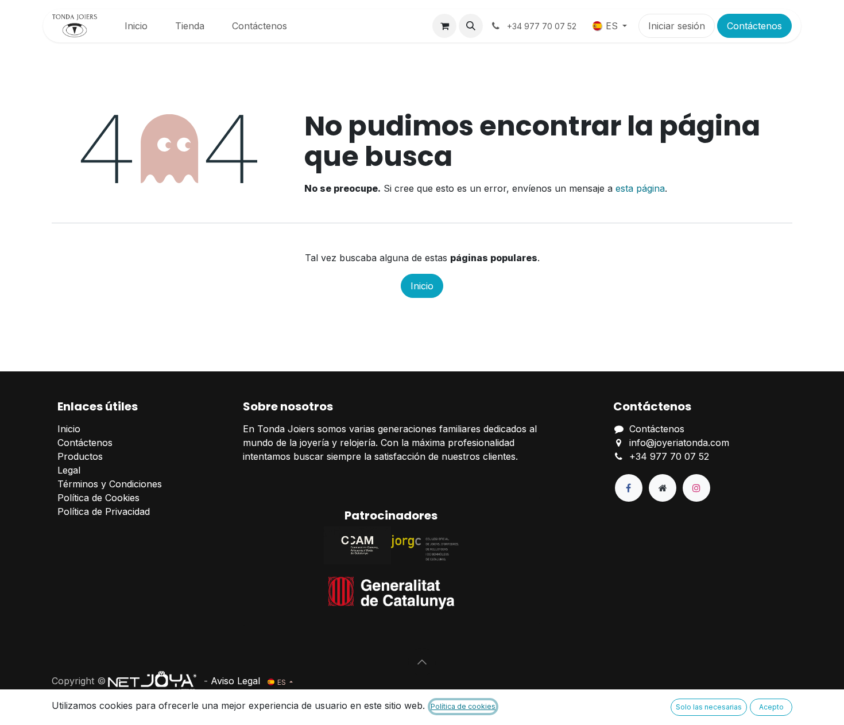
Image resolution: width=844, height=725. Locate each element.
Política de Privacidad (103, 511)
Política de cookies (463, 706)
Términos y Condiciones (109, 484)
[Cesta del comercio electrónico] (444, 26)
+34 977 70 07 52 (669, 456)
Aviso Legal (235, 681)
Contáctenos (754, 26)
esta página (640, 188)
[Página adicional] (662, 488)
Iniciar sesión (676, 26)
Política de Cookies (98, 497)
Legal (68, 470)
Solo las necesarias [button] (709, 707)
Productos (80, 456)
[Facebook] (628, 488)
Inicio (422, 286)
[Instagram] (696, 488)
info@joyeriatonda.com (679, 442)
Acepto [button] (771, 707)
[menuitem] (136, 25)
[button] (471, 26)
